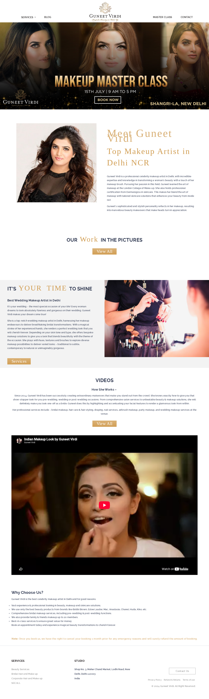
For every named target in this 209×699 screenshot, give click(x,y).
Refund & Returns (172, 680)
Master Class (162, 17)
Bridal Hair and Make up (24, 674)
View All (104, 251)
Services (19, 361)
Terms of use (189, 680)
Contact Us (182, 671)
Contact (187, 17)
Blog (47, 17)
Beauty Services (20, 669)
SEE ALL (15, 683)
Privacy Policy (155, 680)
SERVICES (27, 17)
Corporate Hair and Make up (26, 678)
